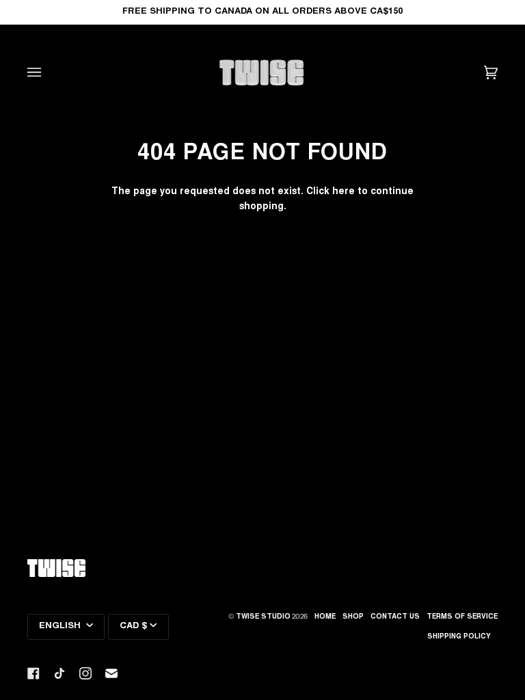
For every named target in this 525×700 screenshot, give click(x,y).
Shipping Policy (459, 637)
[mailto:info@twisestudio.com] (111, 673)
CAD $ (133, 626)
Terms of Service (462, 617)
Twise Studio (263, 617)
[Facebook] (33, 673)
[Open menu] (47, 72)
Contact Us (395, 617)
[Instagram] (85, 673)
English (61, 626)
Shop (353, 617)
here (343, 192)
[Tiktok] (59, 673)
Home (325, 617)
